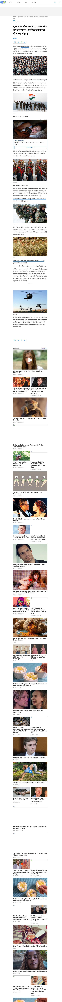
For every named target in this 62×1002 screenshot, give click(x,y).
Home (14, 16)
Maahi (15, 38)
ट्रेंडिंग (10, 2)
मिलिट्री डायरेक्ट (25, 46)
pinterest (15, 314)
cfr (13, 76)
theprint (14, 113)
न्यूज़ (19, 16)
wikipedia (15, 182)
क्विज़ (26, 2)
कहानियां (18, 2)
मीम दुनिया (34, 2)
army (14, 257)
